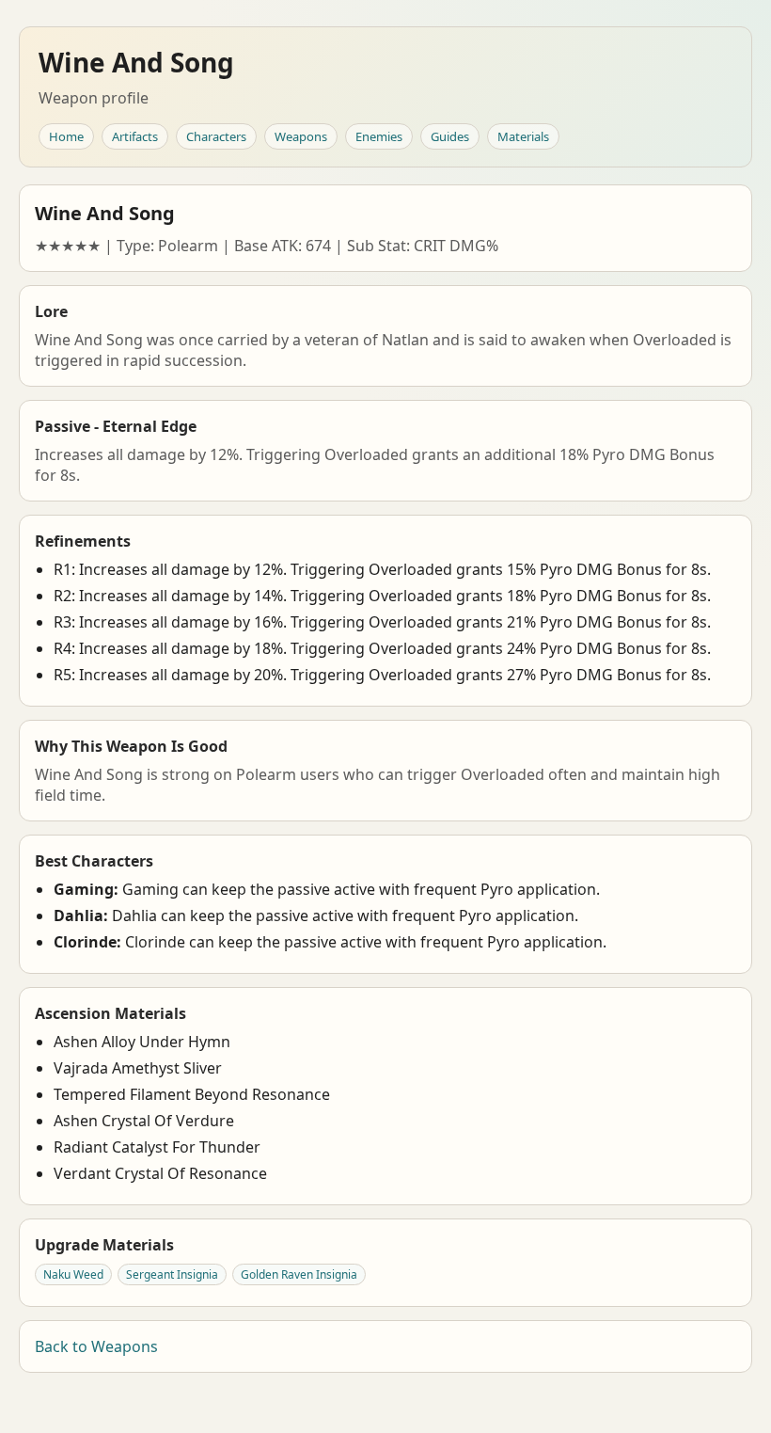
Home (66, 136)
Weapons (301, 136)
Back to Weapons (96, 1346)
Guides (450, 136)
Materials (523, 136)
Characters (216, 136)
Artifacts (135, 136)
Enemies (378, 136)
